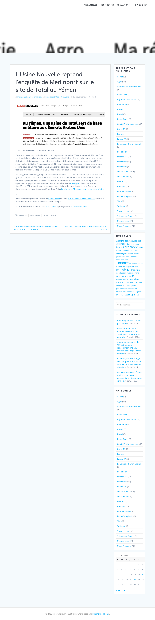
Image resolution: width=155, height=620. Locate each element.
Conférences (107, 5)
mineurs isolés (133, 279)
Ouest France (123, 176)
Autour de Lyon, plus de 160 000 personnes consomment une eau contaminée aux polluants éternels (129, 348)
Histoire (135, 266)
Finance (122, 262)
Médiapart (50, 97)
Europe (129, 260)
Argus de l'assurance (126, 99)
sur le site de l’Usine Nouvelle (81, 198)
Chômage (138, 247)
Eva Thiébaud (52, 206)
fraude (140, 263)
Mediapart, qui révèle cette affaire (88, 189)
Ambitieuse (122, 94)
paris (133, 285)
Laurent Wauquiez (122, 276)
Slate (119, 201)
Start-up (129, 294)
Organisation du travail (123, 285)
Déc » (125, 590)
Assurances (135, 240)
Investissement (133, 273)
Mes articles (90, 5)
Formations (123, 5)
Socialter (121, 206)
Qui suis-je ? (141, 5)
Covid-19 (121, 129)
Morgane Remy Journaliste (29, 97)
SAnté (118, 295)
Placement (128, 288)
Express (120, 134)
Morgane (20, 5)
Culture (119, 253)
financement (133, 263)
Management (121, 279)
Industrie (23, 215)
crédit (136, 250)
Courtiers (119, 250)
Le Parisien (122, 151)
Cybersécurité (127, 253)
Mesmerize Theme (100, 614)
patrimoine (120, 289)
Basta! (120, 114)
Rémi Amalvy (54, 198)
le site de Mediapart (80, 206)
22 (135, 579)
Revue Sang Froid (125, 196)
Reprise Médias (124, 191)
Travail (136, 295)
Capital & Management (127, 124)
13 (126, 574)
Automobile (121, 244)
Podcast (120, 181)
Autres (120, 109)
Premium (121, 186)
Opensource (138, 282)
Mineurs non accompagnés (124, 282)
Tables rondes (123, 211)
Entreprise (134, 257)
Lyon (132, 275)
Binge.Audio (122, 119)
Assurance (122, 240)
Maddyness (122, 156)
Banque (129, 244)
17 (143, 574)
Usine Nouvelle (62, 97)
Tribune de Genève (126, 216)
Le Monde (65, 189)
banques (136, 244)
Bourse (119, 247)
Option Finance (124, 171)
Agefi (119, 81)
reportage (139, 292)
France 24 (121, 139)
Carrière (128, 247)
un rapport (75, 183)
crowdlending (128, 250)
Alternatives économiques (129, 86)
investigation (35, 215)
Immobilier (123, 269)
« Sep (118, 590)
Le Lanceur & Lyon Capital (129, 144)
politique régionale (129, 292)
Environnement (121, 260)
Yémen (53, 215)
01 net (120, 76)
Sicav (122, 295)
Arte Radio (122, 104)
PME (135, 288)
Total (45, 215)
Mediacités (122, 161)
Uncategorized (124, 221)
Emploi (127, 257)
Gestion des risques (124, 266)
